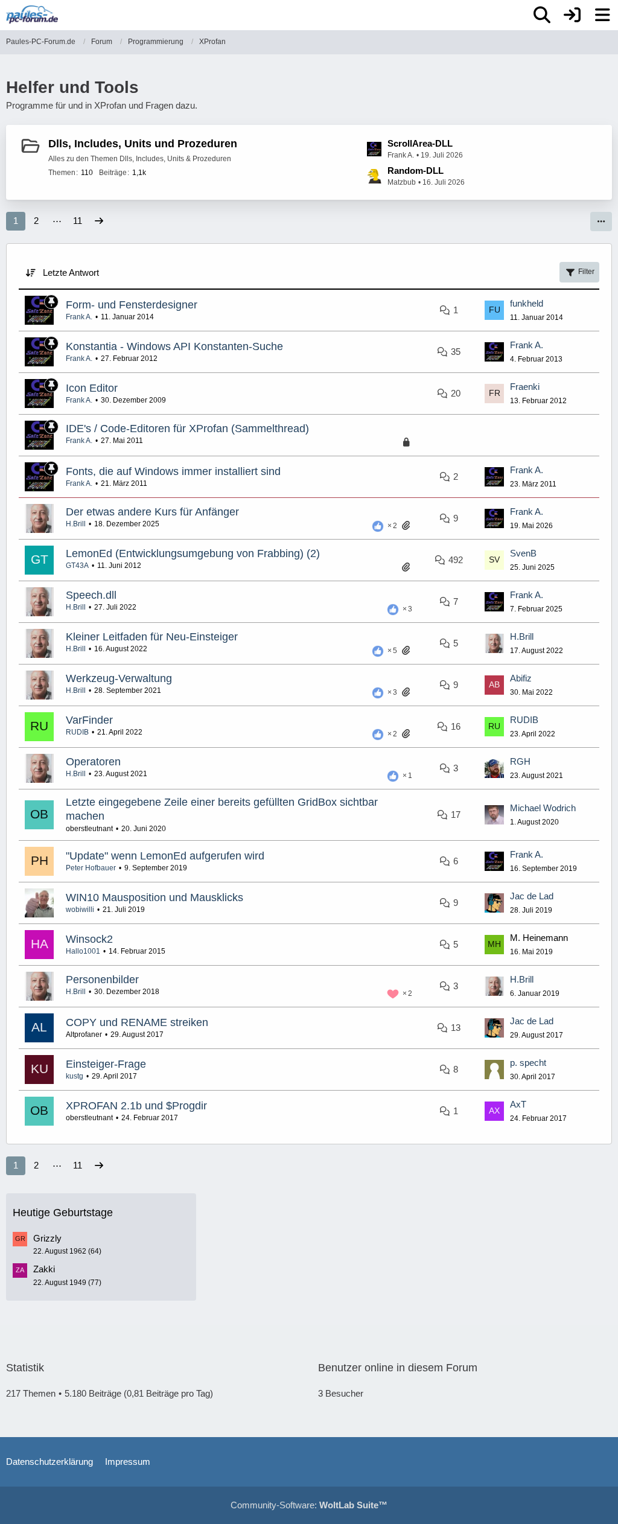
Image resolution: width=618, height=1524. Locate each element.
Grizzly (47, 1238)
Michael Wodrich (543, 808)
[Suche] (542, 15)
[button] (601, 221)
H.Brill (76, 524)
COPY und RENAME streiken (137, 1022)
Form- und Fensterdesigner (131, 305)
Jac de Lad (531, 896)
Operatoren (93, 762)
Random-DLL (415, 170)
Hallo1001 (83, 951)
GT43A (77, 565)
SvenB (523, 553)
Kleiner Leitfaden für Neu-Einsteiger (152, 637)
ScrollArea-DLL (420, 143)
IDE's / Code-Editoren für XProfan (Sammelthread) (187, 428)
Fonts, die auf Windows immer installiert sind (173, 471)
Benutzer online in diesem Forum (397, 1368)
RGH (520, 761)
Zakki (44, 1269)
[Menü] (602, 15)
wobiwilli (80, 909)
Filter (586, 271)
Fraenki (525, 386)
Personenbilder (102, 980)
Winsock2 (89, 939)
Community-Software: (309, 1505)
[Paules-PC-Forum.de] (32, 14)
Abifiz (521, 678)
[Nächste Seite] (99, 221)
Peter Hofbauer (91, 868)
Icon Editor (92, 388)
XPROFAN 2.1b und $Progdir (136, 1106)
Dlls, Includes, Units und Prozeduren (142, 144)
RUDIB (77, 732)
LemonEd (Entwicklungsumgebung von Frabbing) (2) (193, 553)
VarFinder (89, 720)
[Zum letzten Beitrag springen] (494, 310)
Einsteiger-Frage (106, 1064)
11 (77, 220)
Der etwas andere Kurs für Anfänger (152, 512)
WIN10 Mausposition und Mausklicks (154, 897)
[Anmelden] (572, 15)
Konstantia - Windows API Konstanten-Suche (174, 346)
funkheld (526, 303)
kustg (74, 1076)
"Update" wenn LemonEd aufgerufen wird (165, 856)
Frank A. (79, 317)
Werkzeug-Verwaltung (119, 678)
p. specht (528, 1062)
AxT (518, 1104)
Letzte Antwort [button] (71, 272)
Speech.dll (91, 595)
